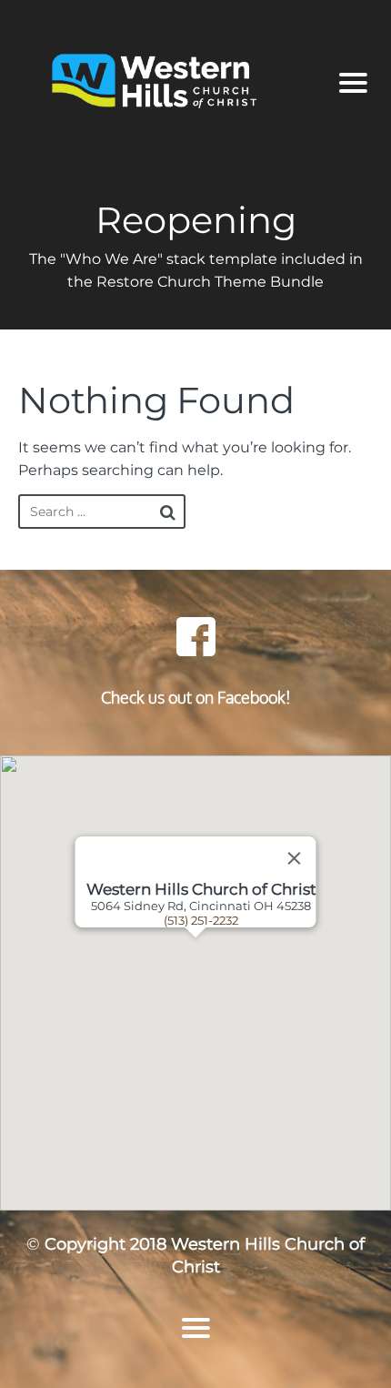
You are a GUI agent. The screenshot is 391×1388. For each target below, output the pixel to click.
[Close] (294, 858)
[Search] (167, 512)
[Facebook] (195, 636)
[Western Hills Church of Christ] (171, 83)
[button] (218, 983)
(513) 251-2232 (201, 920)
